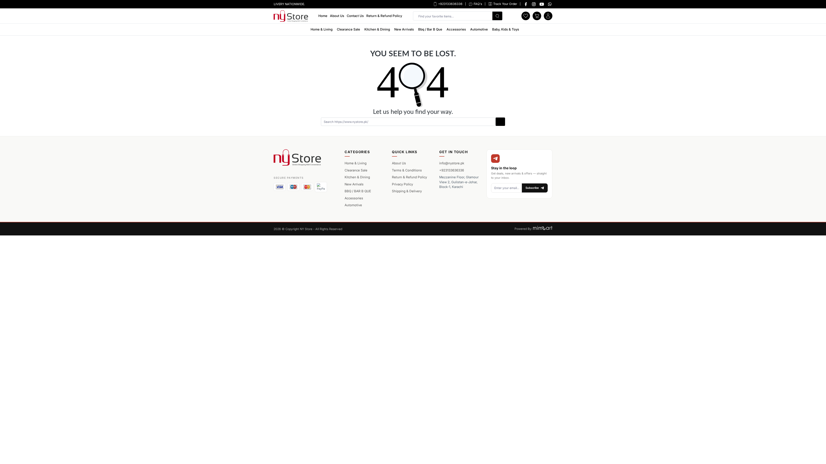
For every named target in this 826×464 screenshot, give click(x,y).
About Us (337, 16)
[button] (525, 15)
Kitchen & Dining (377, 29)
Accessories (456, 29)
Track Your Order (504, 4)
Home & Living (322, 29)
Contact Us (355, 16)
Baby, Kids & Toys (505, 29)
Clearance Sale (348, 29)
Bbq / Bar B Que (430, 29)
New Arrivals (404, 29)
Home (322, 16)
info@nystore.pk (451, 163)
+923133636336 (449, 4)
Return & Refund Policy (384, 16)
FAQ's (477, 4)
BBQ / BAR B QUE (358, 191)
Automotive (479, 29)
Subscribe (532, 187)
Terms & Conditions (407, 170)
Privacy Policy (402, 184)
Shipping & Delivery (407, 191)
